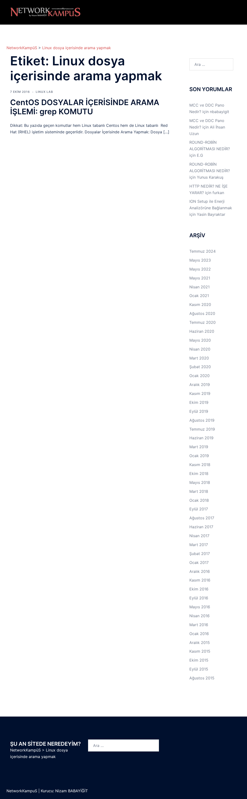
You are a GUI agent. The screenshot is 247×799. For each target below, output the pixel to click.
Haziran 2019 (201, 437)
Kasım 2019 (199, 393)
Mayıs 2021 (199, 278)
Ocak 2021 (199, 295)
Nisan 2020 (199, 349)
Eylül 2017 (198, 509)
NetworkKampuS (22, 790)
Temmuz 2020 (202, 322)
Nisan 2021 (199, 286)
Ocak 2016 (199, 633)
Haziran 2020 (201, 331)
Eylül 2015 (198, 669)
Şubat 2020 (200, 366)
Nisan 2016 (199, 615)
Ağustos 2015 (201, 678)
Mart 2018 (198, 491)
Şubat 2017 (199, 553)
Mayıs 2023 (200, 260)
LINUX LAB (44, 92)
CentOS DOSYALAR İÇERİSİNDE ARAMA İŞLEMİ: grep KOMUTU (84, 107)
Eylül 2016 (198, 598)
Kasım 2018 (199, 464)
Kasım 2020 (200, 304)
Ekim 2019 (198, 402)
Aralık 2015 (199, 642)
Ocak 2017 (199, 562)
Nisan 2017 (199, 535)
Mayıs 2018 (199, 482)
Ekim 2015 (198, 660)
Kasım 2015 (199, 651)
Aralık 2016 (199, 571)
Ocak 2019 (199, 455)
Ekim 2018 (198, 473)
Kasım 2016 (199, 580)
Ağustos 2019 (201, 420)
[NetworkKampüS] (45, 11)
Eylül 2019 (198, 411)
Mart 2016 (198, 624)
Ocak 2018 (199, 500)
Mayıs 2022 (200, 269)
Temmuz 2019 (202, 429)
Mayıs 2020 (200, 340)
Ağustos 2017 (201, 517)
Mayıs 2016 (199, 606)
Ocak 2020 (199, 375)
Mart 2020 (199, 358)
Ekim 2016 (198, 589)
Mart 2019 (198, 446)
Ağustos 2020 (202, 313)
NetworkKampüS (22, 47)
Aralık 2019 (199, 384)
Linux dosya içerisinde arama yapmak (76, 47)
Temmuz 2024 (202, 251)
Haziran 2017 (201, 526)
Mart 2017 (198, 544)
